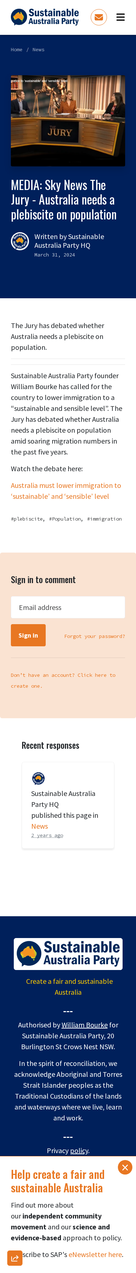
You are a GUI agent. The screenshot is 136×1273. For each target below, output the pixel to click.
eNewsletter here (95, 1254)
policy (79, 1150)
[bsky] (14, 1148)
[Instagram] (14, 1091)
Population (66, 519)
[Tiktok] (14, 1204)
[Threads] (14, 1110)
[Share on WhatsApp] (14, 1242)
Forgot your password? (94, 636)
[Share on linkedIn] (14, 1223)
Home (16, 49)
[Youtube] (14, 1185)
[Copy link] (14, 1034)
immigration (106, 519)
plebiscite (28, 519)
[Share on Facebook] (14, 1072)
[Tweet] (14, 1129)
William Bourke (85, 1024)
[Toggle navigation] (121, 17)
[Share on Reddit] (14, 1167)
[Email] (14, 1053)
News (38, 49)
